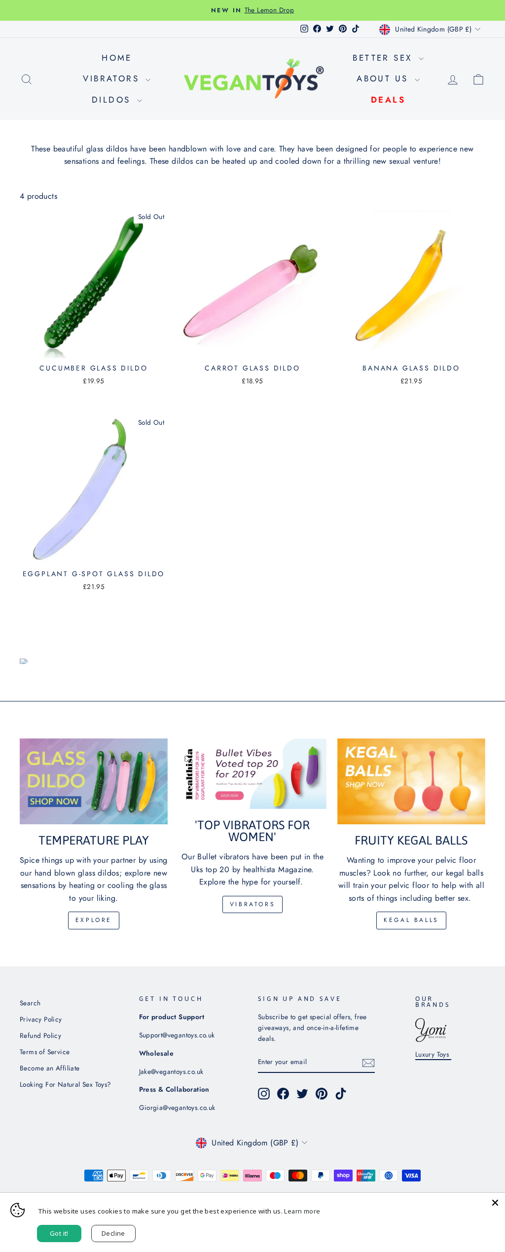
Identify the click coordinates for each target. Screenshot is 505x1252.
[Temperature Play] (94, 781)
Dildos (113, 100)
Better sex (384, 58)
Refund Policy (40, 1035)
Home (117, 58)
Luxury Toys (433, 1054)
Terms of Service (45, 1052)
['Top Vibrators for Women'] (252, 773)
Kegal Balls (411, 920)
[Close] (495, 1203)
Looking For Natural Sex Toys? (65, 1084)
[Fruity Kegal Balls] (411, 781)
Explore (93, 920)
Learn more (302, 1211)
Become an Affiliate (50, 1068)
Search (30, 1003)
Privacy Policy (41, 1019)
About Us (384, 78)
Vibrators (113, 78)
